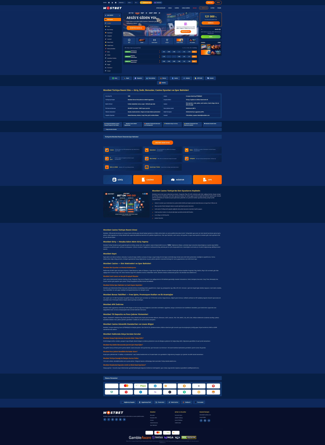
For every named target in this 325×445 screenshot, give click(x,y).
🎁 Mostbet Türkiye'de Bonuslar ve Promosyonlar (152, 124)
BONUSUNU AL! (186, 31)
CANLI (170, 8)
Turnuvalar (200, 402)
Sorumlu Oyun (178, 415)
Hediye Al (187, 402)
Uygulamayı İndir (146, 402)
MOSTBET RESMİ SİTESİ (162, 142)
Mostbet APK (153, 417)
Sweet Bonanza (154, 422)
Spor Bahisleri (153, 425)
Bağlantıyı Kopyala (129, 402)
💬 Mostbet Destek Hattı (210, 123)
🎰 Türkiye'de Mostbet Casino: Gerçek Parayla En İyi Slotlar (111, 124)
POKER (219, 8)
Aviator (195, 8)
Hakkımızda (178, 422)
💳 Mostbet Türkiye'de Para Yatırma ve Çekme (191, 124)
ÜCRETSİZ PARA (147, 2)
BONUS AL (204, 8)
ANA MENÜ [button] (110, 15)
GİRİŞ (218, 2)
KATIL (210, 36)
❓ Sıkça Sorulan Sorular (110, 129)
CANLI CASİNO (186, 8)
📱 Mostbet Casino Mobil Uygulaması (130, 124)
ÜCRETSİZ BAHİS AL (136, 28)
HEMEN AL (211, 23)
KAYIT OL (210, 2)
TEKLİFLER (158, 2)
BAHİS (194, 51)
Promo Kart (161, 402)
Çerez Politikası (178, 420)
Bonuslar (152, 415)
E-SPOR (212, 8)
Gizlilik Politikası (179, 417)
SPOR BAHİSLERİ (160, 8)
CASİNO (177, 8)
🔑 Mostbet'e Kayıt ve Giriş (171, 123)
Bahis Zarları (174, 402)
